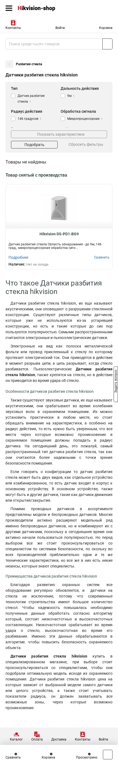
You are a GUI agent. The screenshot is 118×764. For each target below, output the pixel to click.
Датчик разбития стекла (31, 98)
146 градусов (29, 119)
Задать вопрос (116, 382)
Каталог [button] (16, 739)
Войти (60, 28)
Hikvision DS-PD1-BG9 (59, 234)
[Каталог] (8, 8)
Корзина (106, 28)
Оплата (37, 739)
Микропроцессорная (85, 119)
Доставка (58, 739)
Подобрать (34, 144)
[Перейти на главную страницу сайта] (41, 8)
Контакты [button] (13, 28)
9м (71, 96)
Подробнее (18, 257)
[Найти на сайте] (107, 43)
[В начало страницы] (108, 754)
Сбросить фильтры (86, 144)
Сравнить (13, 757)
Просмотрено (86, 757)
